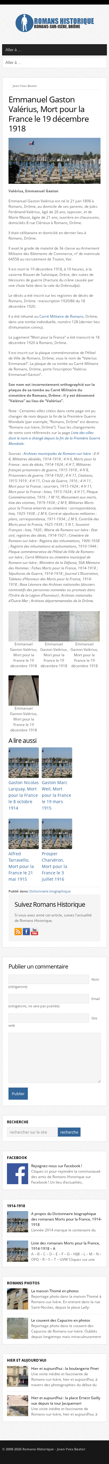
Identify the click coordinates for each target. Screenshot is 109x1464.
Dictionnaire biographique (50, 891)
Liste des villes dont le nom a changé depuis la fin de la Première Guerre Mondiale (54, 438)
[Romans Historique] (54, 30)
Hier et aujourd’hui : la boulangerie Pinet (65, 1368)
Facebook (17, 1157)
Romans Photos (23, 1283)
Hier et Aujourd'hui (26, 1360)
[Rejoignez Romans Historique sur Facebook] (26, 931)
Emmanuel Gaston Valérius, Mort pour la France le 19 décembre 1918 (48, 114)
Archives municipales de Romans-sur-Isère (57, 453)
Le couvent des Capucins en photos (60, 1320)
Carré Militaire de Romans (61, 316)
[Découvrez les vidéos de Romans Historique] (34, 931)
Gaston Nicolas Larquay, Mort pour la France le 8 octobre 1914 (23, 795)
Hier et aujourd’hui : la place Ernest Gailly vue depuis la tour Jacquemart (65, 1400)
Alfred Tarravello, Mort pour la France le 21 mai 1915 (21, 866)
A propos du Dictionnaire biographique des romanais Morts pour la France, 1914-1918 (66, 1219)
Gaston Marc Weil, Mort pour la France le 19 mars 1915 (56, 795)
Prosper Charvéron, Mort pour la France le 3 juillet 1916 (54, 866)
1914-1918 (16, 1205)
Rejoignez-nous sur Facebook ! (56, 1165)
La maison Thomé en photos (55, 1290)
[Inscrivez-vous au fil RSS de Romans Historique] (18, 931)
